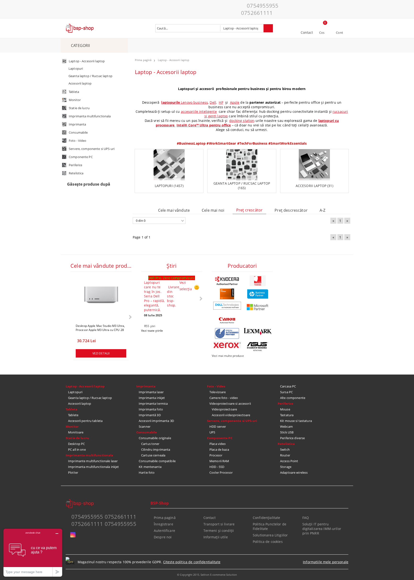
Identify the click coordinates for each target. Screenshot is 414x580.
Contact (307, 32)
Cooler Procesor (221, 472)
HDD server (217, 426)
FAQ (305, 517)
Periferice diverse (292, 438)
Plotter (73, 472)
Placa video (217, 444)
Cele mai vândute (174, 210)
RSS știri (149, 326)
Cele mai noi (213, 210)
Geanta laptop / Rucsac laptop (90, 398)
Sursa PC (286, 392)
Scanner (144, 426)
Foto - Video (216, 386)
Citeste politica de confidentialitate (191, 562)
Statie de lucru (77, 438)
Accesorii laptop (79, 403)
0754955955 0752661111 (259, 9)
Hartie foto (147, 472)
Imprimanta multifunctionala (89, 455)
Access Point (289, 461)
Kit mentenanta (150, 467)
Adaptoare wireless (294, 472)
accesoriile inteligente (199, 111)
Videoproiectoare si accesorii (230, 403)
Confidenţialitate (266, 517)
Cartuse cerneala (153, 455)
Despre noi (163, 537)
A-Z (322, 210)
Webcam (286, 426)
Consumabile (146, 432)
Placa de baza (219, 449)
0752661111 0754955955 (103, 523)
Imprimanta (145, 386)
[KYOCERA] (227, 280)
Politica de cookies (268, 541)
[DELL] (227, 306)
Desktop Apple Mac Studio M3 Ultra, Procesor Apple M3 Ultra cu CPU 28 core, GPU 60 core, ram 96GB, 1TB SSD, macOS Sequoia (100, 327)
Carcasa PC (288, 386)
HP (221, 102)
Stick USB (286, 432)
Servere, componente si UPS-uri (232, 421)
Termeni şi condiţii (218, 530)
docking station (241, 120)
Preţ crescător (249, 210)
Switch (285, 449)
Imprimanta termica (153, 403)
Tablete (73, 415)
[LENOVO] (227, 294)
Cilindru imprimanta (155, 449)
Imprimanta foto (151, 409)
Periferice (285, 403)
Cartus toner (150, 444)
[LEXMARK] (258, 331)
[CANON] (227, 320)
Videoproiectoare (224, 409)
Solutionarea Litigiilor (270, 535)
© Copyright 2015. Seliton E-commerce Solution (207, 574)
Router (285, 455)
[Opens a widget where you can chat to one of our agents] (33, 552)
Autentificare (164, 530)
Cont (339, 32)
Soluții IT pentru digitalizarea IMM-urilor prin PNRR (321, 528)
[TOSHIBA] (258, 280)
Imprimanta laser (151, 392)
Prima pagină (165, 517)
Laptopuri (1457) (169, 185)
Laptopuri (75, 392)
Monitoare (75, 432)
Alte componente (292, 398)
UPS (212, 432)
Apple (235, 102)
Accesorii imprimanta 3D (156, 421)
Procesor (215, 455)
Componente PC (219, 438)
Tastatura (286, 415)
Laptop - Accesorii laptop (85, 386)
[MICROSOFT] (258, 307)
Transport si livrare (219, 524)
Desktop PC (76, 444)
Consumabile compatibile (157, 461)
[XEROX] (227, 344)
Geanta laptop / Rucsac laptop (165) (241, 185)
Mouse (285, 409)
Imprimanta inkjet (152, 398)
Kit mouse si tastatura (296, 421)
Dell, (213, 102)
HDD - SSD (216, 467)
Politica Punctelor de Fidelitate (269, 526)
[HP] (258, 294)
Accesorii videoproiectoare (231, 415)
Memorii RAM (219, 461)
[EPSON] (227, 333)
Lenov (185, 102)
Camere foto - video (223, 398)
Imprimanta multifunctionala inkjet (93, 467)
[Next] (130, 317)
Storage (285, 467)
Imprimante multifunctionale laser (93, 461)
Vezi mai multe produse (228, 356)
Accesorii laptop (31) (314, 185)
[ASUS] (258, 346)
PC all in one (77, 449)
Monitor (72, 426)
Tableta (71, 409)
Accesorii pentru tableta (85, 421)
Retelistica (286, 444)
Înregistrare (163, 524)
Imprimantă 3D (150, 415)
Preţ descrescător (291, 210)
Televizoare (217, 392)
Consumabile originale (155, 438)
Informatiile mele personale (325, 562)
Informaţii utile (215, 537)
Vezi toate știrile (152, 331)
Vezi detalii (100, 353)
